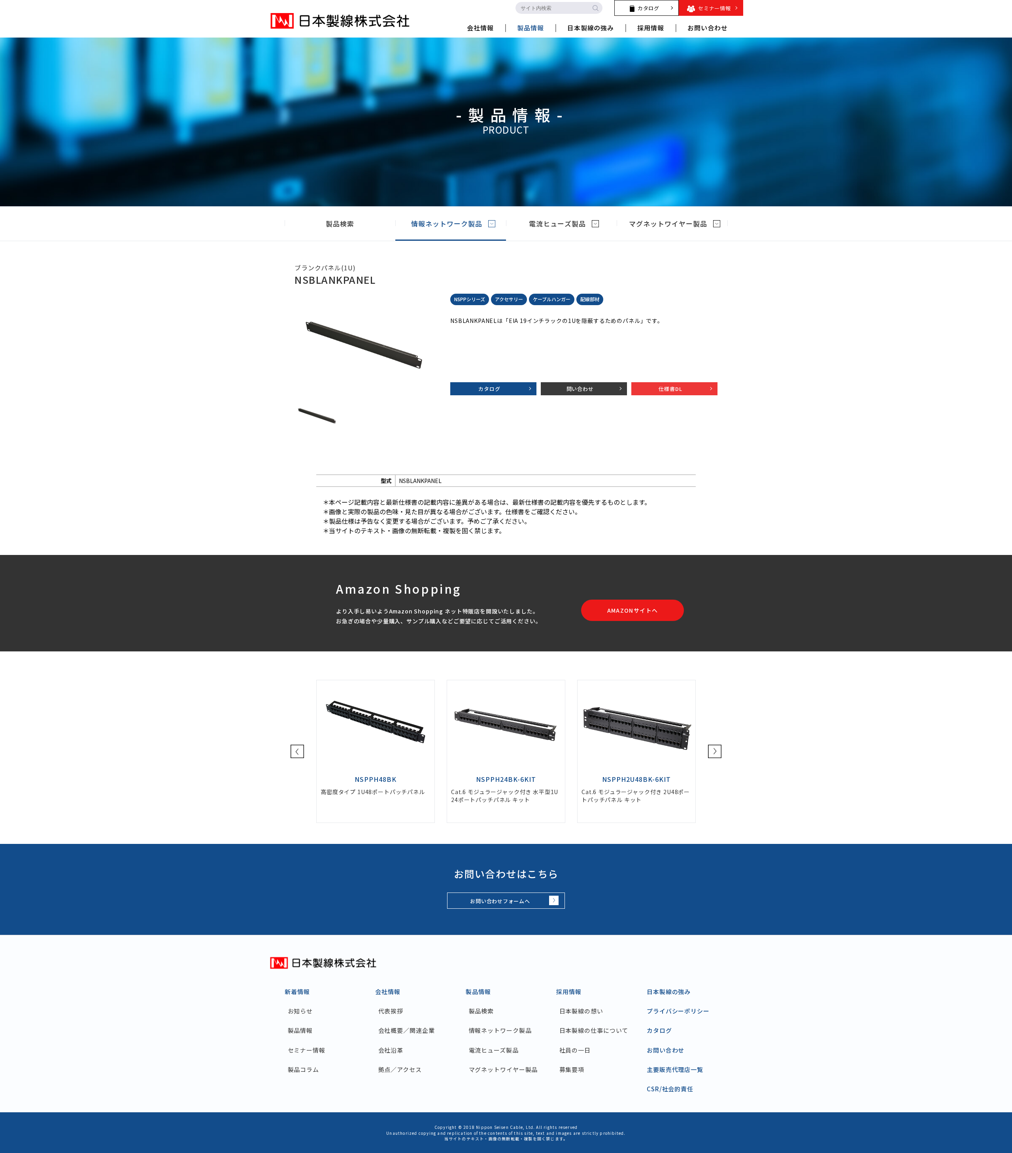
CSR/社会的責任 (670, 1089)
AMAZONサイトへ (632, 610)
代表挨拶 (390, 1011)
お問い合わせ (665, 1050)
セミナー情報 (306, 1050)
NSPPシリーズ (469, 299)
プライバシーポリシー (678, 1011)
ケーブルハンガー (551, 299)
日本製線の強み (669, 991)
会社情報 (387, 991)
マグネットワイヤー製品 (668, 223)
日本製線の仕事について (593, 1030)
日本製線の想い (581, 1011)
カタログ (489, 389)
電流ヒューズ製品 (557, 223)
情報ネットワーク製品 (446, 223)
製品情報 (300, 1030)
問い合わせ (580, 389)
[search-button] (595, 8)
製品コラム (303, 1069)
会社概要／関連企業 (406, 1030)
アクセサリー (509, 299)
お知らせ (300, 1011)
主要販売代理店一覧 (675, 1069)
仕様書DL (670, 389)
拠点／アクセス (400, 1069)
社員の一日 (575, 1050)
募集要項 (571, 1069)
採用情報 (569, 991)
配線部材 (589, 299)
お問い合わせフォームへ (500, 901)
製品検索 (340, 223)
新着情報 (297, 991)
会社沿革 (390, 1050)
